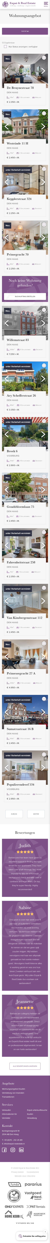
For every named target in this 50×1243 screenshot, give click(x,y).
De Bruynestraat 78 (20, 88)
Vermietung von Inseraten (13, 1092)
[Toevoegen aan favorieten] (44, 58)
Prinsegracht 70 (18, 254)
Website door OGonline (25, 1176)
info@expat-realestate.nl (14, 1143)
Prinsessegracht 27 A (21, 673)
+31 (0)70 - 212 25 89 (13, 1140)
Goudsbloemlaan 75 (20, 506)
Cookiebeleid (33, 1172)
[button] (6, 71)
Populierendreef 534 (20, 784)
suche (24, 31)
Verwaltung (32, 1118)
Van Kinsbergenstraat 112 (24, 617)
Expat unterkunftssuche (37, 1110)
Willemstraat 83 (18, 340)
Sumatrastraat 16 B (20, 729)
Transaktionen (8, 1096)
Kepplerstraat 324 (19, 199)
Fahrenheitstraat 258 (21, 562)
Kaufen (30, 1114)
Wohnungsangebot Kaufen (13, 1088)
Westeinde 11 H (17, 143)
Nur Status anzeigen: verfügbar (23, 46)
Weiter (36, 814)
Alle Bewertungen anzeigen (25, 1066)
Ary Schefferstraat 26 (21, 395)
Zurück (14, 814)
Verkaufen (6, 1110)
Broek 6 (12, 451)
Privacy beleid (17, 1172)
